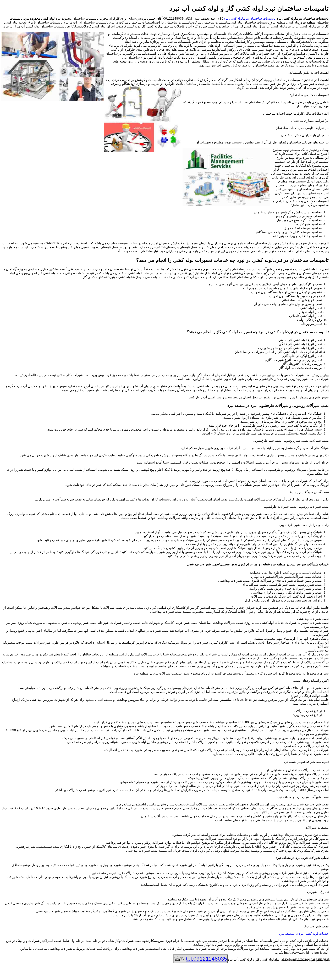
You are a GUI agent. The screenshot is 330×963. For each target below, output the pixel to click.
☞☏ (200, 959)
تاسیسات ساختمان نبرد (260, 18)
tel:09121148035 (206, 959)
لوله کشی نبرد (233, 18)
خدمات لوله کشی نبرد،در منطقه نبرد (304, 933)
